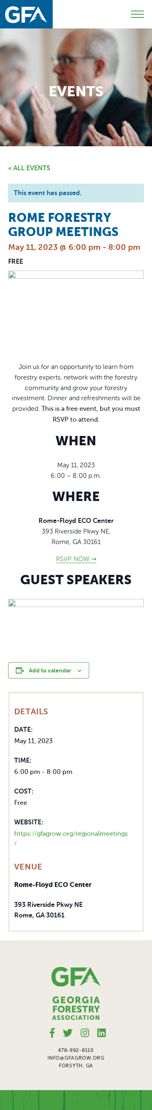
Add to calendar (50, 670)
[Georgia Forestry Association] (26, 14)
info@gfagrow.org (76, 1058)
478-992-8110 (76, 1050)
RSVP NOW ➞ (76, 559)
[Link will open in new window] (52, 1033)
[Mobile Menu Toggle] (137, 14)
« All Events (29, 168)
